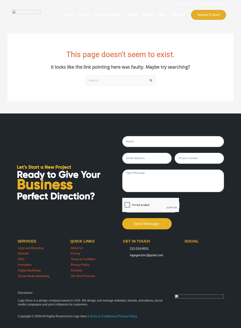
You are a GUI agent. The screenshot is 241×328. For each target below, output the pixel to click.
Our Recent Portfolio (108, 14)
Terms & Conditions (103, 316)
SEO (21, 259)
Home (70, 14)
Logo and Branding (30, 248)
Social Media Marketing (33, 276)
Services (84, 14)
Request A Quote (208, 15)
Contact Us (178, 14)
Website (23, 253)
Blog (162, 14)
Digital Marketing (29, 270)
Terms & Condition (83, 259)
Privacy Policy (80, 264)
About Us (77, 248)
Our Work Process (83, 276)
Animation (24, 264)
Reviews (148, 14)
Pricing (132, 14)
